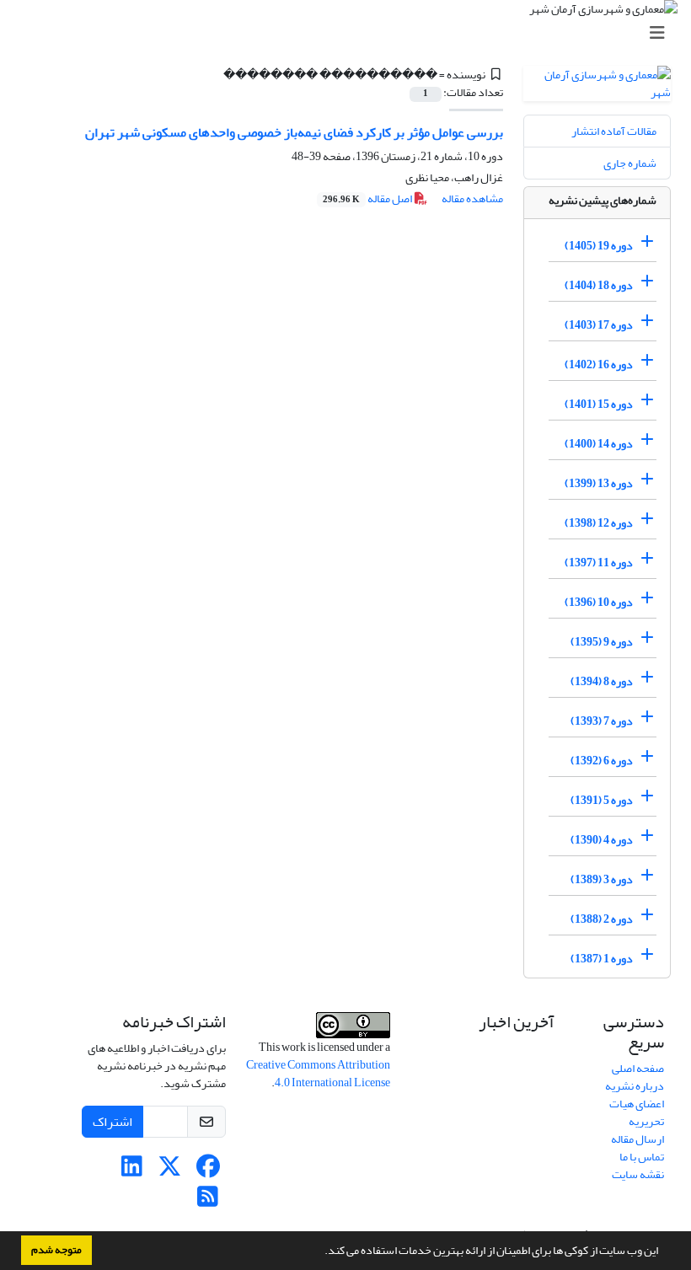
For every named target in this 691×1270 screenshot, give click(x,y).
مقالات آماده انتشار (613, 131)
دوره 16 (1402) (599, 364)
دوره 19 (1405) (599, 245)
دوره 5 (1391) (601, 800)
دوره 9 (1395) (601, 641)
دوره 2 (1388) (601, 919)
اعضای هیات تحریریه (636, 1112)
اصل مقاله (368, 198)
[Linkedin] (132, 1171)
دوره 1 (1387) (601, 958)
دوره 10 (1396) (599, 602)
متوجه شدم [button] (56, 1250)
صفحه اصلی (638, 1068)
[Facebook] (208, 1171)
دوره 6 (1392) (601, 760)
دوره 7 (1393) (601, 721)
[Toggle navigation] (351, 33)
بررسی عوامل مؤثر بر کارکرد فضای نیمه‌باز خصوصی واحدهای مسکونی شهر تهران (294, 132)
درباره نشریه (634, 1085)
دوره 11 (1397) (599, 562)
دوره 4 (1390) (601, 839)
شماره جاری (629, 163)
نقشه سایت (638, 1174)
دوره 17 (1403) (599, 324)
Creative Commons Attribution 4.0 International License (318, 1073)
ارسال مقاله (637, 1139)
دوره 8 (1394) (601, 681)
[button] (320, 1252)
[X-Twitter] (170, 1171)
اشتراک (112, 1121)
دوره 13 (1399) (599, 483)
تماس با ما (641, 1156)
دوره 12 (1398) (599, 523)
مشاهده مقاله (472, 198)
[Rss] (208, 1201)
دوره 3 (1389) (601, 879)
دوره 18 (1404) (599, 285)
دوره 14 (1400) (599, 443)
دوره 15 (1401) (599, 404)
